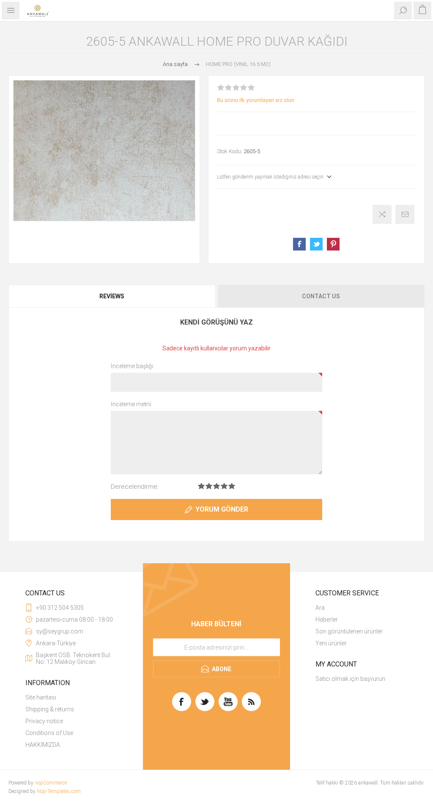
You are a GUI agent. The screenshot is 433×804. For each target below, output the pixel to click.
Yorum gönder (221, 509)
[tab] (112, 296)
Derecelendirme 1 (201, 486)
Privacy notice (44, 721)
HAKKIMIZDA (42, 744)
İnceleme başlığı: (132, 366)
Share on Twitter (316, 244)
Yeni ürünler (331, 643)
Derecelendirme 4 (224, 486)
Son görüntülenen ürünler (349, 631)
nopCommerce (51, 783)
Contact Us (321, 296)
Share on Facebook (299, 244)
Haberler (326, 619)
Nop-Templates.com (59, 791)
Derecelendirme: (135, 486)
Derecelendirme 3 (216, 486)
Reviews (111, 296)
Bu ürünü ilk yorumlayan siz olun (255, 100)
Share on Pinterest (333, 244)
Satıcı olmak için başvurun (350, 678)
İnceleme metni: (131, 404)
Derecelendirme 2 (209, 486)
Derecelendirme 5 (232, 486)
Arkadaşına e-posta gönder (404, 214)
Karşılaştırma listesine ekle (382, 214)
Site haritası (40, 697)
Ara (320, 607)
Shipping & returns (49, 709)
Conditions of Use (49, 733)
